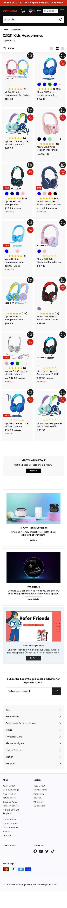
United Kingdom (10, 823)
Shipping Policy (10, 802)
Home (5, 30)
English (50, 11)
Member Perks (40, 789)
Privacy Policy (9, 794)
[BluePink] (17, 84)
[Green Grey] (49, 309)
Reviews (37, 798)
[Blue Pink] (49, 251)
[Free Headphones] (33, 626)
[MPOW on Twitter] (47, 851)
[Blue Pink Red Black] (49, 194)
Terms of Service (11, 806)
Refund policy (9, 798)
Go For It (33, 658)
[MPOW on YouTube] (41, 851)
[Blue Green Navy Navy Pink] (17, 194)
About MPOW (9, 786)
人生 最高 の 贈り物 (11, 810)
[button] (17, 89)
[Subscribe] (56, 691)
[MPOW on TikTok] (52, 851)
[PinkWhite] (49, 363)
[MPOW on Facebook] (35, 851)
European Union (10, 827)
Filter (11, 48)
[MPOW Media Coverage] (33, 508)
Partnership (39, 794)
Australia (7, 831)
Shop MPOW (39, 786)
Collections (16, 30)
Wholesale (39, 802)
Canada (7, 835)
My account (39, 806)
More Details (33, 599)
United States (9, 819)
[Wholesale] (33, 567)
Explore (33, 540)
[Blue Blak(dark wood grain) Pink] (17, 251)
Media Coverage (11, 789)
